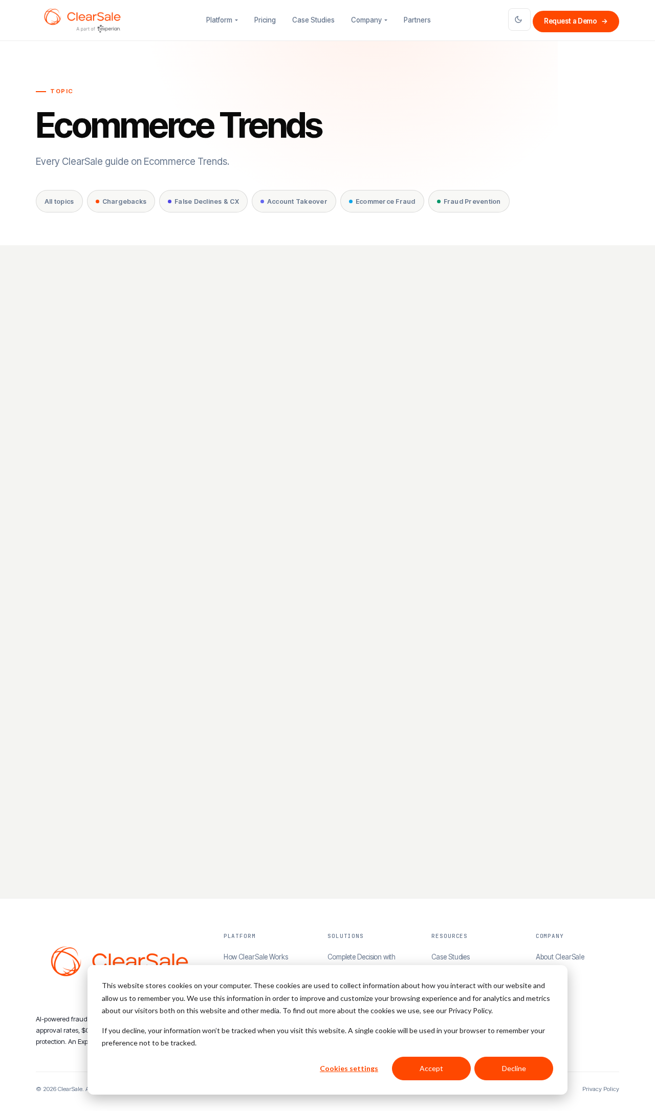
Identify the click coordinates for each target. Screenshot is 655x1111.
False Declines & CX (206, 201)
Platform (219, 20)
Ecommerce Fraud (386, 201)
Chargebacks (124, 201)
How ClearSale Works (256, 957)
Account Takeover (297, 201)
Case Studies (313, 20)
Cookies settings (349, 1068)
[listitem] (129, 448)
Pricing (265, 20)
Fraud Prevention (472, 201)
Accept (431, 1068)
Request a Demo (576, 21)
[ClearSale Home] (82, 20)
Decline (514, 1068)
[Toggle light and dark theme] (519, 19)
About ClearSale (560, 957)
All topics (59, 201)
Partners (417, 20)
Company (366, 20)
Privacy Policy (600, 1089)
